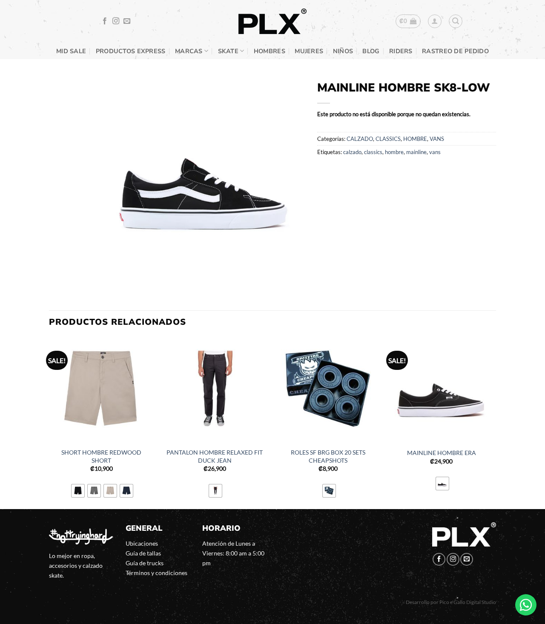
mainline (416, 152)
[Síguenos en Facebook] (104, 21)
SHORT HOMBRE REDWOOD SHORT (101, 456)
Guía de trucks (145, 563)
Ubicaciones (142, 543)
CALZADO (360, 138)
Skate (228, 51)
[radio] (78, 490)
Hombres (269, 51)
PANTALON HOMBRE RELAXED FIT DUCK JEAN (214, 456)
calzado (352, 152)
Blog (370, 51)
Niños (343, 51)
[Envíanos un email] (126, 21)
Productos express (131, 51)
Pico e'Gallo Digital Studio (467, 602)
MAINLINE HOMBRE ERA (441, 452)
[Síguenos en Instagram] (115, 21)
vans (435, 152)
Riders (401, 51)
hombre (394, 152)
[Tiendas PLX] (272, 21)
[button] (408, 21)
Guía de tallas (143, 553)
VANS (437, 138)
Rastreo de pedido (455, 51)
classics (373, 152)
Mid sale (71, 51)
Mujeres (309, 51)
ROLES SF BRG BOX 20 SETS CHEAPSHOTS (328, 456)
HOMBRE (415, 138)
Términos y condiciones (156, 572)
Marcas (189, 51)
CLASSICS (388, 138)
